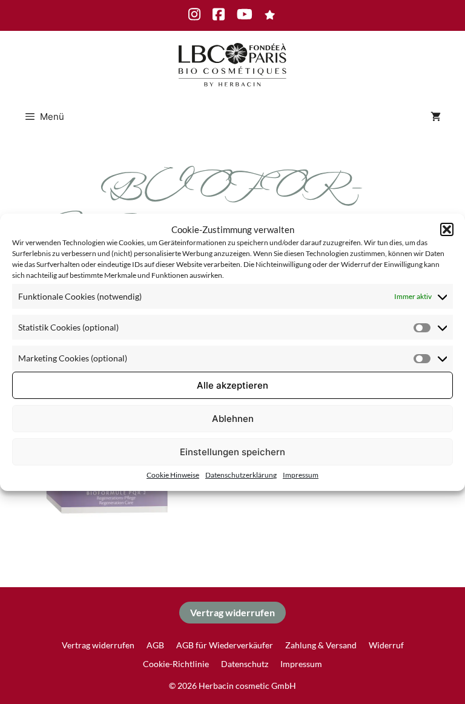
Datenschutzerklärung (241, 474)
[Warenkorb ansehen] (435, 117)
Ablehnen (233, 418)
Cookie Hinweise (173, 474)
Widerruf (386, 645)
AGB (155, 645)
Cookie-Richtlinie (176, 664)
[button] (447, 229)
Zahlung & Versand (321, 645)
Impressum (300, 474)
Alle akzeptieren (232, 385)
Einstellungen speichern (232, 452)
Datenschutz (244, 664)
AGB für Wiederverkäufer (224, 645)
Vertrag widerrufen (232, 612)
